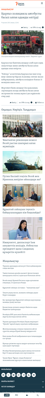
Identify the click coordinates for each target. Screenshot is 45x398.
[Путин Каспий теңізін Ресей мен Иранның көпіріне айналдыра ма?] (22, 162)
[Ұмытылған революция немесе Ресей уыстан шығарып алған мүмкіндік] (22, 126)
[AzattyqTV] (27, 395)
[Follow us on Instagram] (18, 375)
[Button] (24, 27)
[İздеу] (37, 395)
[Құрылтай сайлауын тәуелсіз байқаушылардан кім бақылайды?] (22, 195)
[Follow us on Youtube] (13, 375)
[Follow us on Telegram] (24, 375)
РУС (16, 395)
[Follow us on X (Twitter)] (8, 375)
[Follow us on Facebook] (3, 375)
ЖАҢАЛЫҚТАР (7, 10)
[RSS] (29, 375)
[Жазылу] (34, 375)
